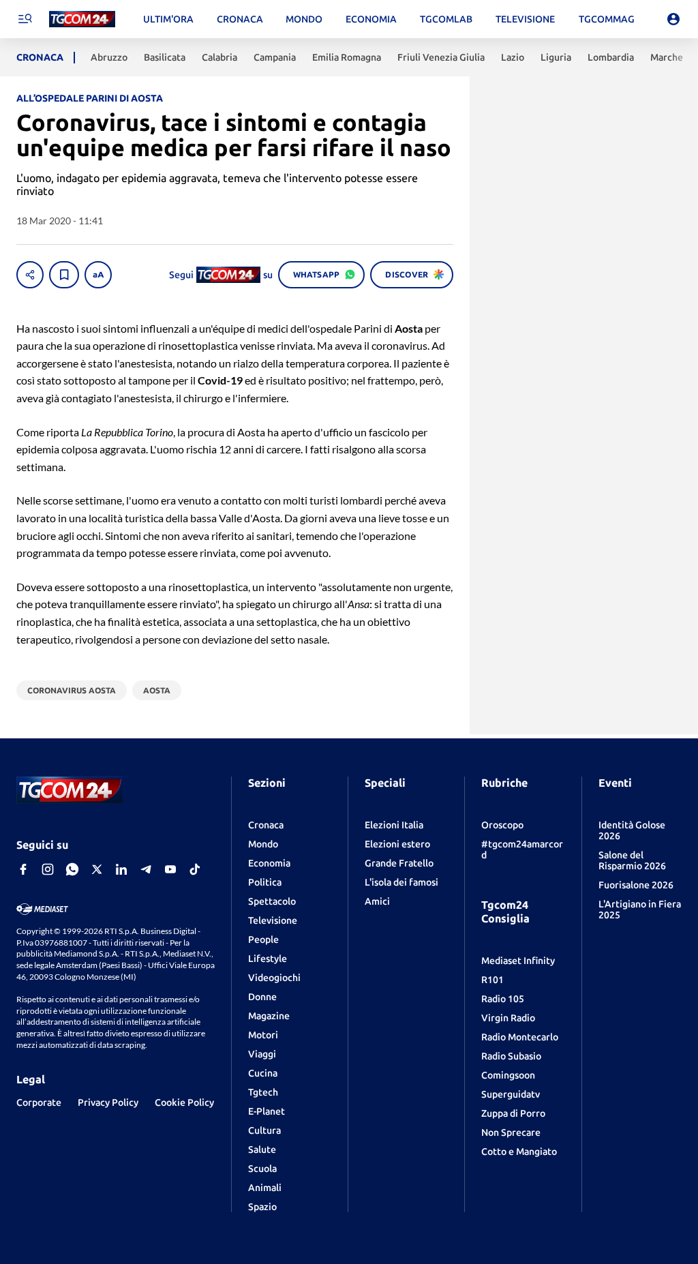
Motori (263, 1034)
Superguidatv (510, 1094)
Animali (265, 1187)
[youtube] (170, 869)
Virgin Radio (508, 1017)
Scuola (262, 1168)
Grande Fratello (399, 863)
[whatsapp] (72, 869)
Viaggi (262, 1054)
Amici (377, 901)
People (263, 939)
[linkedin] (121, 869)
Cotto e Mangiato (519, 1151)
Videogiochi (274, 977)
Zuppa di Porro (513, 1113)
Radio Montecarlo (519, 1037)
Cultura (264, 1130)
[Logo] (82, 19)
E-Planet (266, 1111)
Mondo (263, 844)
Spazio (262, 1206)
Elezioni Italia (394, 824)
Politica (265, 882)
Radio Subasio (511, 1056)
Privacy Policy (108, 1102)
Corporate (38, 1102)
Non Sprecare (511, 1132)
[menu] (24, 19)
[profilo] (673, 19)
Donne (262, 996)
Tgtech (263, 1092)
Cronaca (266, 824)
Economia (269, 863)
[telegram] (146, 869)
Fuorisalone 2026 (635, 884)
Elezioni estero (397, 844)
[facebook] (23, 869)
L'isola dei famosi (401, 882)
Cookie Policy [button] (184, 1102)
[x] (97, 869)
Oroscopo (502, 824)
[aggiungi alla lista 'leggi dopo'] (64, 274)
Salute (262, 1149)
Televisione (272, 920)
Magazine (269, 1015)
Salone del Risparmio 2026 (632, 860)
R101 (492, 979)
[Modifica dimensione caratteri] (98, 274)
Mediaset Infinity (518, 960)
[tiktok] (195, 869)
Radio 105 (502, 998)
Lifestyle (267, 958)
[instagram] (48, 869)
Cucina (262, 1073)
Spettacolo (272, 901)
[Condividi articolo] (30, 274)
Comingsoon (508, 1075)
